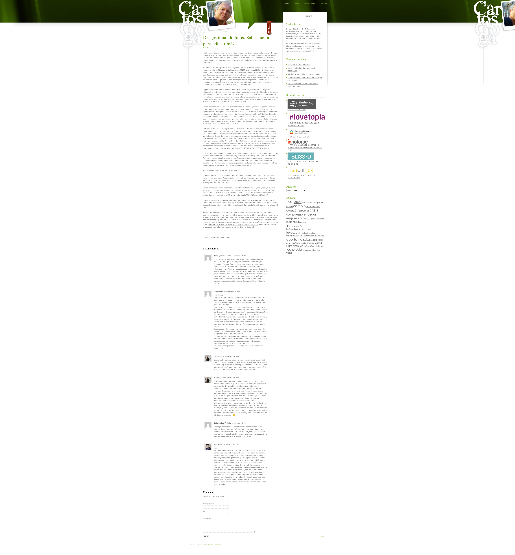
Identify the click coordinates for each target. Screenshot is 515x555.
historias (320, 219)
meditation (313, 233)
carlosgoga (215, 48)
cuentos (291, 214)
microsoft (298, 236)
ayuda (319, 202)
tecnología (294, 249)
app (309, 202)
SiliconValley (293, 246)
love (309, 229)
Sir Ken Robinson (254, 200)
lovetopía (293, 232)
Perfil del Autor (309, 3)
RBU (297, 243)
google (314, 219)
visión (289, 252)
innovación (295, 225)
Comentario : (207, 518)
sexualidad (316, 243)
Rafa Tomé (218, 444)
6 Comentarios (232, 48)
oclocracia (319, 236)
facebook (307, 219)
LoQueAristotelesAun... (296, 229)
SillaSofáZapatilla (310, 246)
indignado (220, 237)
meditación (305, 233)
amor (305, 202)
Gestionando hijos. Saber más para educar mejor (252, 53)
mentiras (290, 235)
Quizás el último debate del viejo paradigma (304, 74)
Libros (296, 3)
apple (313, 202)
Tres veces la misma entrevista (299, 65)
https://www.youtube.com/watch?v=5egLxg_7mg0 (232, 343)
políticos (318, 239)
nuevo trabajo (308, 236)
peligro (227, 237)
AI (293, 202)
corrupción (304, 210)
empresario (294, 218)
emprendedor (306, 214)
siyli (321, 246)
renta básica (304, 243)
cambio (213, 237)
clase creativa (313, 206)
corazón (292, 210)
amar (297, 202)
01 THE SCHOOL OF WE (297, 110)
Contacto (323, 3)
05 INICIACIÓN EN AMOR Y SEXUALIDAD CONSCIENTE (303, 163)
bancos (289, 207)
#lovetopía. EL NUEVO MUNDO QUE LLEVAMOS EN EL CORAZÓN (233, 225)
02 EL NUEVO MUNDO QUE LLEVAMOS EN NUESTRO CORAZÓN (304, 124)
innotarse (302, 222)
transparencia (307, 250)
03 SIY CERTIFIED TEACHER (298, 137)
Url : (204, 511)
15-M (289, 202)
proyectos (290, 243)
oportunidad (296, 239)
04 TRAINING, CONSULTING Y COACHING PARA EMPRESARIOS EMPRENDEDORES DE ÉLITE (305, 147)
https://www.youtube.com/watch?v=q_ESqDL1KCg (239, 432)
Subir (323, 537)
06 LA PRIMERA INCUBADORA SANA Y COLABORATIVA (302, 176)
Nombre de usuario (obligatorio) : (214, 496)
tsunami (316, 250)
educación (223, 48)
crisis (314, 210)
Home (287, 3)
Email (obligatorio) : (209, 504)
